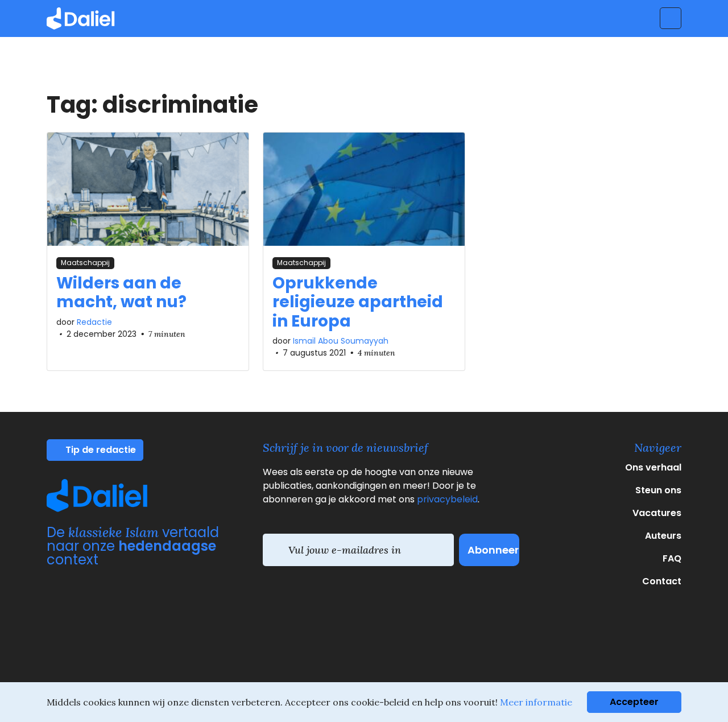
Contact (661, 581)
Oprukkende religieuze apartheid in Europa (357, 302)
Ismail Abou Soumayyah (340, 340)
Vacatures (656, 512)
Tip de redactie (99, 449)
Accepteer (634, 701)
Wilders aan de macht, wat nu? (121, 292)
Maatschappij (85, 262)
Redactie (94, 322)
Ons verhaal (653, 467)
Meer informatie (536, 702)
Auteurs (663, 535)
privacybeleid (447, 499)
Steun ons (658, 490)
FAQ (672, 558)
